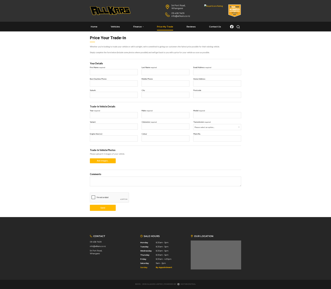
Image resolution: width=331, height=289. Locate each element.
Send (102, 208)
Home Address (199, 79)
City (143, 90)
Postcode (197, 90)
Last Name (149, 67)
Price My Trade (165, 26)
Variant (93, 122)
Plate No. (197, 134)
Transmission (202, 122)
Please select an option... (204, 127)
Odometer (149, 122)
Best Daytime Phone (98, 79)
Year (95, 110)
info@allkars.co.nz (180, 16)
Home (94, 26)
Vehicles (115, 26)
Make (147, 110)
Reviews (191, 26)
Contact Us (215, 26)
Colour (144, 134)
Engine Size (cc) (96, 134)
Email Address (202, 67)
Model (199, 110)
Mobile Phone (147, 79)
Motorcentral (188, 284)
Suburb (93, 90)
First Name (97, 67)
